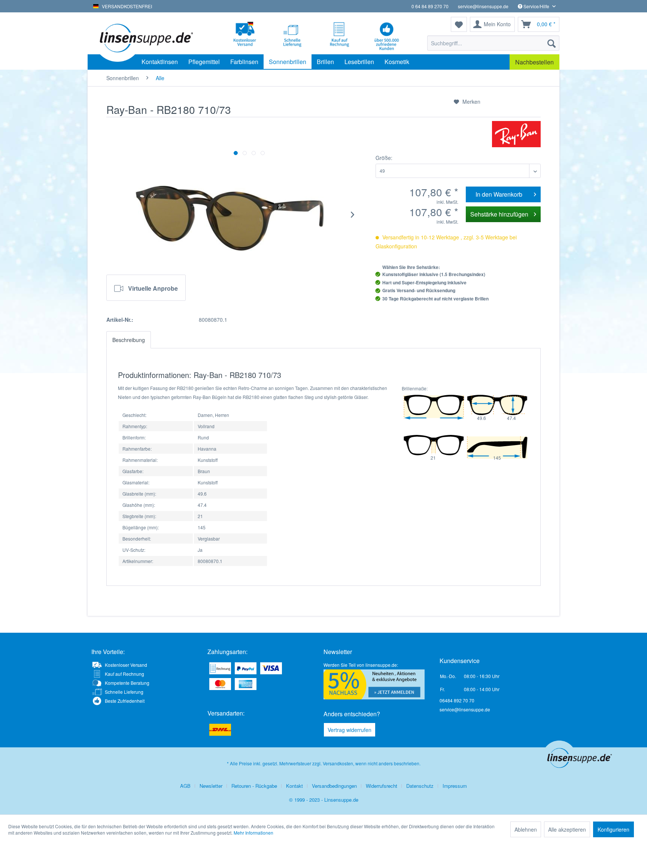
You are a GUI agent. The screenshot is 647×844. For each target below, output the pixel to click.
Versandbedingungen (334, 785)
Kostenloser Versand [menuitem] (126, 665)
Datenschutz (420, 785)
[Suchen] (551, 43)
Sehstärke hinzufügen (499, 214)
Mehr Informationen (253, 832)
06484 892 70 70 (457, 700)
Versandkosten (338, 763)
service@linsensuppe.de (483, 6)
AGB (185, 785)
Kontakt (294, 785)
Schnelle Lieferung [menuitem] (124, 692)
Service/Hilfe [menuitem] (536, 6)
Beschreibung (128, 340)
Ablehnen (525, 829)
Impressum (455, 785)
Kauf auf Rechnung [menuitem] (124, 674)
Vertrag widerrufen (349, 729)
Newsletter (211, 785)
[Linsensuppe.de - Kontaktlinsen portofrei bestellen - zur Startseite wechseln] (145, 37)
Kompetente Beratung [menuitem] (127, 683)
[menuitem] (493, 43)
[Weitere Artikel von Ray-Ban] (516, 134)
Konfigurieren (613, 829)
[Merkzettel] (459, 24)
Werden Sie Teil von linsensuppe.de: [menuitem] (361, 665)
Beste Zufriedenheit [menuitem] (125, 701)
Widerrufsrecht (381, 785)
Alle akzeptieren (567, 829)
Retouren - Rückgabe (254, 785)
